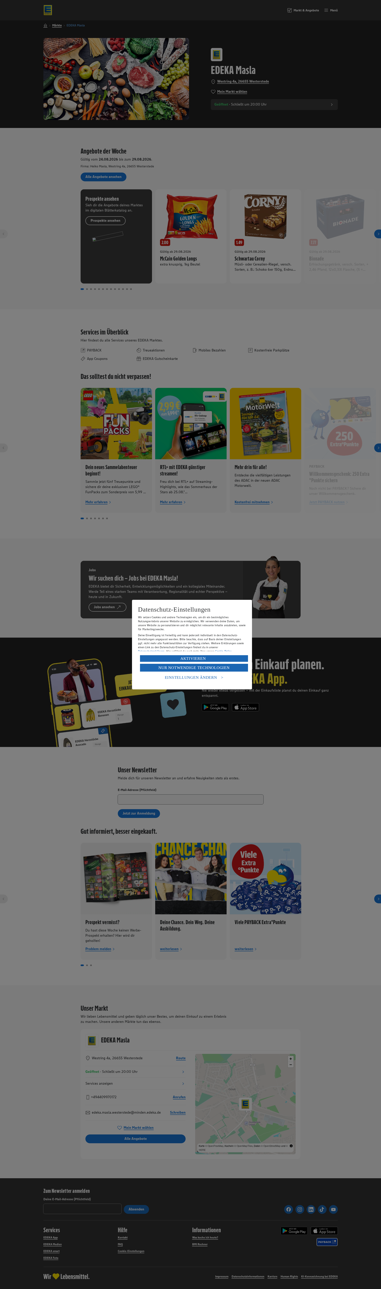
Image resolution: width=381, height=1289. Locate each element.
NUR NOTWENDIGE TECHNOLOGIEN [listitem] (193, 667)
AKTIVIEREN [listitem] (193, 658)
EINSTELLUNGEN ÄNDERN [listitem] (191, 677)
